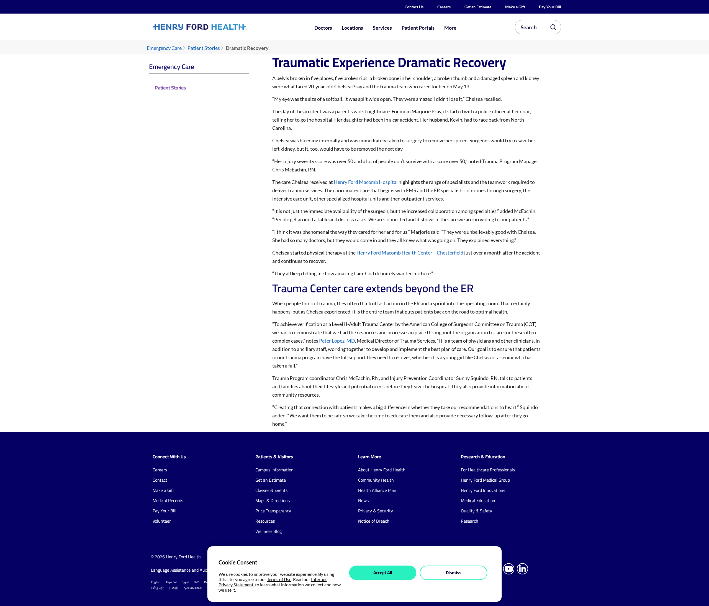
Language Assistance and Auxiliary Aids (188, 570)
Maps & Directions (272, 500)
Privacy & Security (375, 511)
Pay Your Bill (550, 6)
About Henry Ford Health (381, 470)
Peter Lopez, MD (337, 341)
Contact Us (414, 6)
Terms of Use (279, 579)
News (363, 500)
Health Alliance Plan (377, 490)
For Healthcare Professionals (488, 470)
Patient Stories (203, 48)
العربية (185, 582)
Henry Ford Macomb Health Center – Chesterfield (409, 253)
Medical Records (168, 500)
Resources (265, 521)
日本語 (173, 588)
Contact (160, 480)
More (450, 28)
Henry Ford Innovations (483, 490)
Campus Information (274, 470)
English (155, 582)
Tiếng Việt (157, 588)
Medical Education (478, 500)
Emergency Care (164, 48)
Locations (352, 28)
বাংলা (196, 582)
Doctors (323, 28)
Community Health (376, 480)
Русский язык (192, 588)
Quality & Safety (476, 511)
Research (469, 521)
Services (382, 28)
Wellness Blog (268, 531)
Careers (444, 6)
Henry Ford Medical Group (485, 480)
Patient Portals (418, 28)
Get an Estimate (477, 6)
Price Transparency (273, 511)
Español (171, 582)
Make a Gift (515, 6)
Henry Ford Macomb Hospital (366, 182)
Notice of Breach (373, 521)
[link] (220, 27)
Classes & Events (271, 490)
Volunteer (162, 521)
